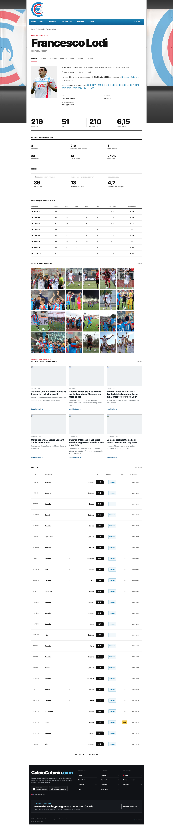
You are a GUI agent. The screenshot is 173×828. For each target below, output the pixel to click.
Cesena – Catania (130, 77)
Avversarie (104, 789)
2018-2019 (66, 88)
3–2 (99, 504)
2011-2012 (102, 85)
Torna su (139, 820)
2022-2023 (89, 88)
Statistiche (67, 22)
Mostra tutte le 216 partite (86, 754)
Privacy (53, 819)
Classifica (81, 784)
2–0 (99, 548)
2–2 (99, 591)
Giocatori (40, 29)
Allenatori (104, 784)
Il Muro (137, 22)
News (41, 22)
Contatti (126, 784)
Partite (91, 59)
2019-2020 (77, 88)
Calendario (81, 780)
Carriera (53, 59)
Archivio (80, 22)
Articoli (81, 59)
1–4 (100, 580)
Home (33, 22)
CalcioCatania (52, 772)
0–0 (99, 646)
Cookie (58, 819)
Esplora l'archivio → (130, 806)
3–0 (99, 537)
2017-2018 (134, 85)
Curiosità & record (129, 780)
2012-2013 (113, 85)
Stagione (52, 22)
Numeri (43, 59)
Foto (92, 22)
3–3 (99, 689)
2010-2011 (91, 85)
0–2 (99, 613)
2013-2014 (124, 85)
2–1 (100, 526)
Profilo (34, 59)
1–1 (100, 482)
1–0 (99, 493)
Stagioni (63, 59)
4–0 (99, 558)
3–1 (100, 635)
